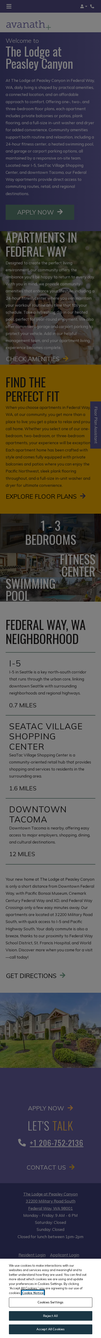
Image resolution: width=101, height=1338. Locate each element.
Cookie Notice (33, 1293)
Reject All (50, 1316)
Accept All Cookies (50, 1329)
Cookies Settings (50, 1302)
